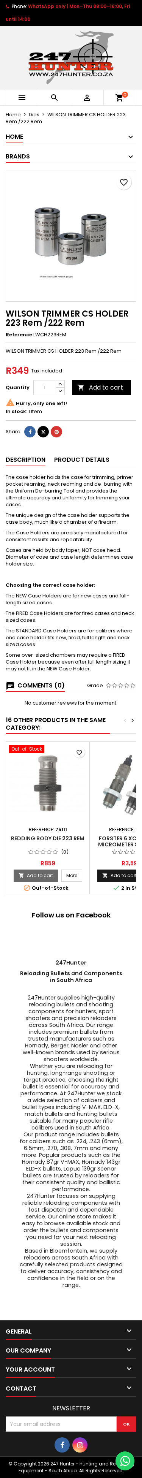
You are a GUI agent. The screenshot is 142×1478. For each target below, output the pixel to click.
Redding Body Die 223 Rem (47, 838)
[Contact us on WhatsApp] (124, 1460)
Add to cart (100, 387)
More (74, 875)
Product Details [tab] (81, 459)
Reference (19, 334)
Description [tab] (25, 459)
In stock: (16, 411)
